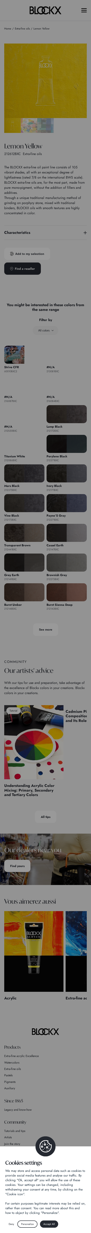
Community (15, 1122)
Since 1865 (13, 1101)
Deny (11, 1224)
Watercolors (11, 1062)
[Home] (45, 1031)
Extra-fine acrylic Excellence (21, 1056)
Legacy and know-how (18, 1110)
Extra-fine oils (12, 1069)
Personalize (27, 1224)
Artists (8, 1137)
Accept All (49, 1224)
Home (7, 29)
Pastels (8, 1075)
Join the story (12, 1144)
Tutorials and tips (14, 1131)
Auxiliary (9, 1088)
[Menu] (84, 10)
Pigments (10, 1082)
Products (12, 1047)
